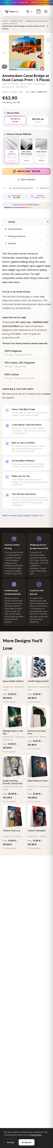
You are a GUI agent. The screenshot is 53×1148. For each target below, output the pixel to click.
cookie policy (36, 1135)
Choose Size (13, 113)
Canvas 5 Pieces (9, 23)
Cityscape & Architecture (37, 21)
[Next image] (49, 53)
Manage (10, 1142)
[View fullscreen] (48, 40)
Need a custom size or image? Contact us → (23, 515)
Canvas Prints (16, 21)
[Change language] (29, 11)
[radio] (15, 120)
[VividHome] (11, 11)
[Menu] (46, 11)
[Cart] (38, 11)
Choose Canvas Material (19, 134)
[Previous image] (4, 53)
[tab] (26, 222)
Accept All (26, 1142)
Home (4, 21)
